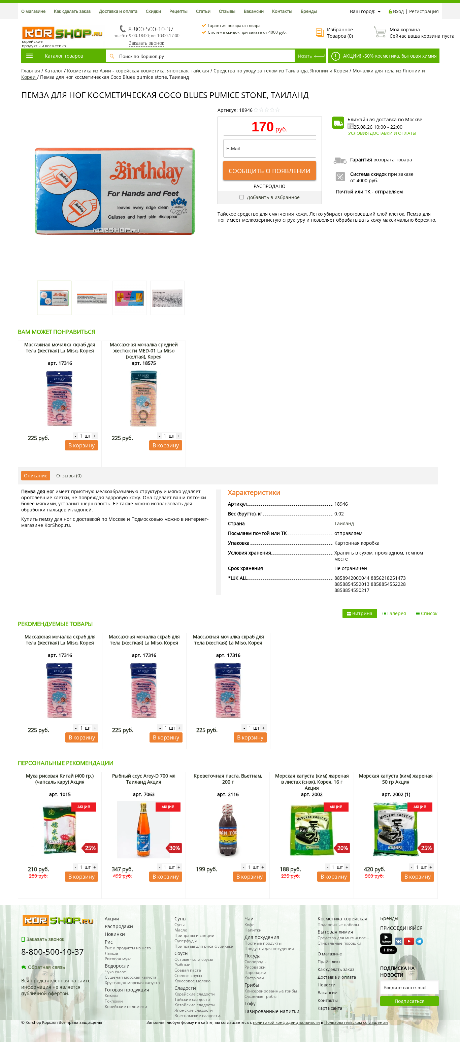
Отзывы (227, 11)
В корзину (81, 445)
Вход (398, 11)
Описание (35, 475)
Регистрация (424, 11)
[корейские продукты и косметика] (24, 22)
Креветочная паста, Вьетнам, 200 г (228, 778)
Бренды (309, 11)
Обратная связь (46, 967)
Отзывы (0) (68, 475)
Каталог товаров (64, 56)
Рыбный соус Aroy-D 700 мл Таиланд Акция (143, 778)
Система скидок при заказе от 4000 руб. (247, 32)
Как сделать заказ (72, 11)
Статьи (203, 11)
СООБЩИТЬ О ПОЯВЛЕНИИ (269, 171)
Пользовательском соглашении (356, 1022)
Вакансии (254, 11)
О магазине (33, 11)
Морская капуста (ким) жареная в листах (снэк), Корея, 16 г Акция (312, 781)
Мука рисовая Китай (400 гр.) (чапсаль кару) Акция (60, 778)
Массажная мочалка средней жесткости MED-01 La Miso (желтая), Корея (144, 350)
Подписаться (410, 1001)
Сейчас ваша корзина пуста (414, 32)
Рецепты (178, 11)
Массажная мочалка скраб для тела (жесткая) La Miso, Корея (59, 347)
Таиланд (344, 523)
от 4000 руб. (364, 180)
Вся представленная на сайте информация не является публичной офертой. (56, 987)
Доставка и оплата (118, 11)
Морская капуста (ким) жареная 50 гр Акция (396, 778)
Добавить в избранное (272, 197)
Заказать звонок (146, 43)
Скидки (153, 11)
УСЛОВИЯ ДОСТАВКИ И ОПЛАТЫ (382, 133)
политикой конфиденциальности (286, 1022)
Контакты (282, 11)
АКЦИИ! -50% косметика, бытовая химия (389, 56)
